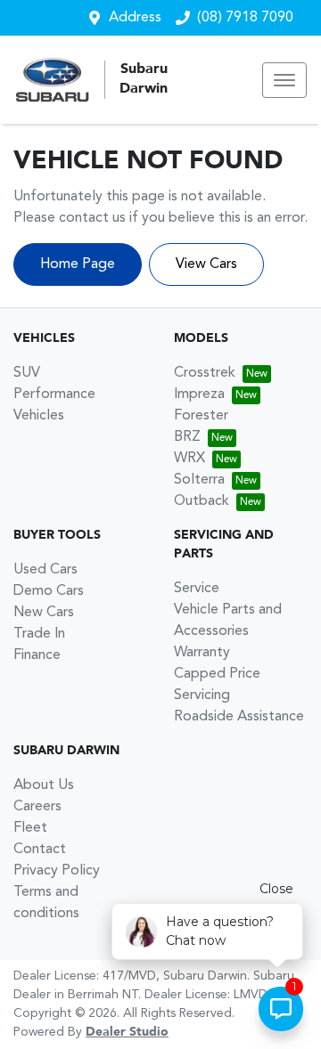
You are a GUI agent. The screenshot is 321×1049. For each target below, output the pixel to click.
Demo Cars (48, 591)
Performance (54, 394)
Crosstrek (204, 373)
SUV (26, 373)
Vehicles (38, 416)
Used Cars (45, 570)
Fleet (30, 828)
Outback (201, 501)
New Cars (43, 613)
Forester (201, 416)
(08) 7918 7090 (245, 18)
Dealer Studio (127, 1032)
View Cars (206, 264)
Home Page (77, 264)
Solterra (199, 480)
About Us (43, 785)
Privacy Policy (56, 871)
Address (135, 18)
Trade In (39, 634)
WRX (189, 458)
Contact (39, 849)
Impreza (199, 394)
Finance (37, 655)
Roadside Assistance (239, 717)
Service (196, 588)
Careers (37, 807)
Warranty (202, 653)
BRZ (187, 437)
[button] (284, 80)
